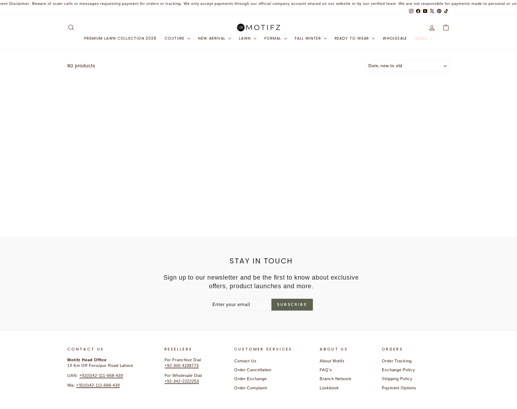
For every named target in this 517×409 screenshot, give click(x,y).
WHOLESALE (395, 38)
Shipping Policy (397, 378)
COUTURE (175, 38)
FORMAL (273, 38)
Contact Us (245, 361)
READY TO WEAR (353, 38)
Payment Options (399, 388)
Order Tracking (397, 361)
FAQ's (326, 369)
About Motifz (332, 361)
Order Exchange (250, 378)
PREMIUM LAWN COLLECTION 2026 (120, 38)
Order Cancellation (252, 369)
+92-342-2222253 (182, 381)
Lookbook (329, 388)
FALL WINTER (309, 38)
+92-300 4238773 (182, 365)
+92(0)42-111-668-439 (101, 375)
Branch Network (336, 378)
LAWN (245, 38)
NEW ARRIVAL (212, 38)
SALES (422, 38)
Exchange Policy (398, 369)
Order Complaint (250, 388)
